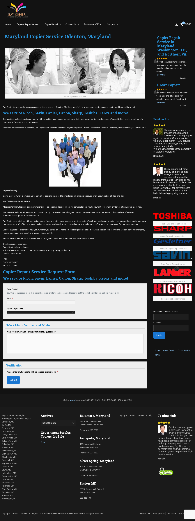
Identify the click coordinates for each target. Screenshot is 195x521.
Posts (181, 513)
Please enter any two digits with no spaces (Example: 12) (32, 372)
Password (157, 322)
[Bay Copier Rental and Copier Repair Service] (17, 10)
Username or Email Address (165, 311)
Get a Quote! (12, 289)
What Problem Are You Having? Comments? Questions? (31, 332)
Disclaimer (171, 513)
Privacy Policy (159, 513)
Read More (160, 75)
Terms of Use (144, 513)
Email (10, 298)
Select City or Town (15, 308)
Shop (43, 442)
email (73, 400)
